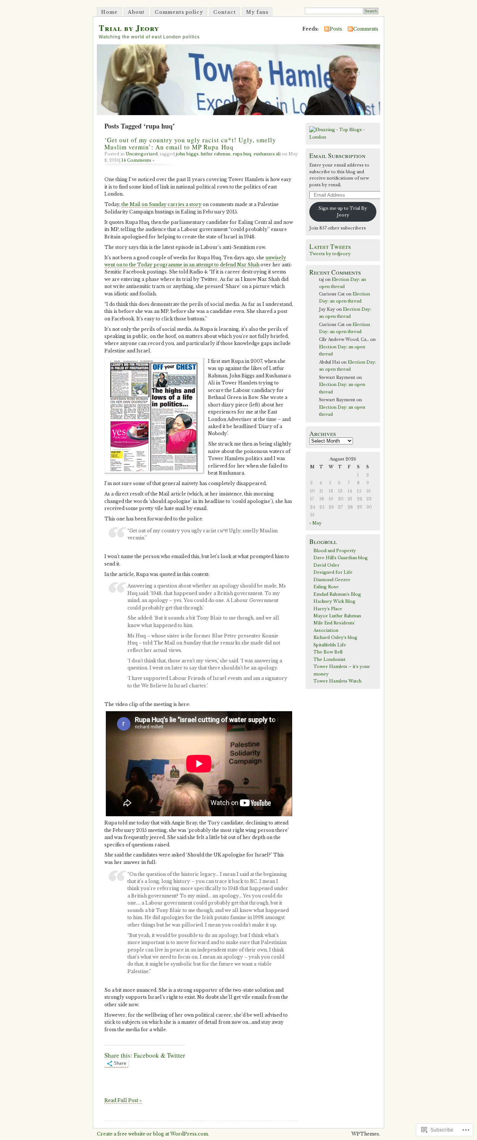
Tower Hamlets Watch (337, 681)
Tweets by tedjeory (330, 253)
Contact (224, 12)
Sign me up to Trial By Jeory (343, 212)
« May (315, 523)
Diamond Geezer (331, 579)
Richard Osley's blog (335, 637)
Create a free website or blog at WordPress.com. (153, 1134)
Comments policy (179, 12)
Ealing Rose (326, 586)
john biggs (187, 153)
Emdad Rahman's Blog (337, 594)
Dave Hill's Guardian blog (340, 557)
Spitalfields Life (329, 644)
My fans (257, 12)
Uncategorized (142, 153)
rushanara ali (267, 153)
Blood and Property (334, 550)
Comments (365, 29)
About (136, 12)
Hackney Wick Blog (334, 601)
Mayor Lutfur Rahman (337, 615)
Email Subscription (337, 155)
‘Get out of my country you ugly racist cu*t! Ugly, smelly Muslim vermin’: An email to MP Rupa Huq (190, 143)
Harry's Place (327, 608)
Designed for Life (333, 572)
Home (109, 12)
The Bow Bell (327, 652)
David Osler (326, 565)
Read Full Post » (123, 1100)
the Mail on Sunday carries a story (161, 204)
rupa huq (242, 153)
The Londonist (329, 659)
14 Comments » (137, 160)
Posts (336, 29)
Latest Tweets (330, 246)
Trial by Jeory (129, 28)
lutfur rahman (215, 153)
